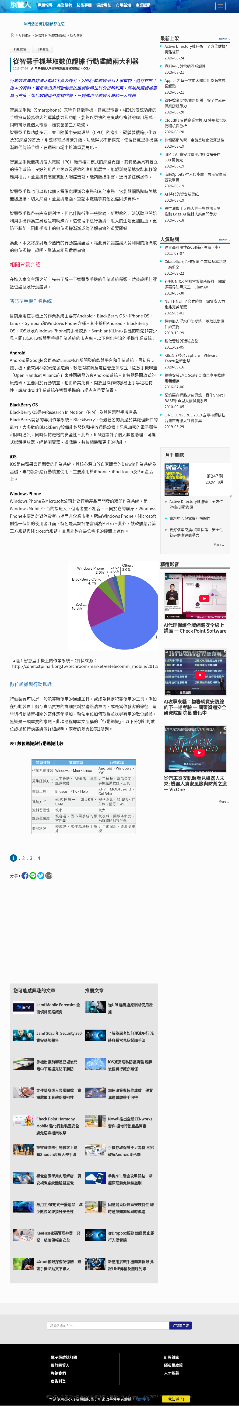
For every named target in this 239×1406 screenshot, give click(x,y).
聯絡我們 (56, 1373)
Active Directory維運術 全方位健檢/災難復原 (196, 504)
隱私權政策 (171, 1365)
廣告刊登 (56, 1381)
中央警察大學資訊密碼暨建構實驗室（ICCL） (63, 68)
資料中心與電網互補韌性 (190, 518)
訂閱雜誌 (169, 1357)
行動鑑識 (42, 49)
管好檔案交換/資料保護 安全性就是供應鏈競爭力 (196, 532)
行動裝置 (20, 49)
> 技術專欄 (75, 35)
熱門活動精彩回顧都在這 (44, 23)
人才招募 (169, 1373)
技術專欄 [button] (84, 5)
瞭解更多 (142, 1399)
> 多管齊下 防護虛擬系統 (49, 35)
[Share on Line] (32, 875)
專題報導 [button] (45, 5)
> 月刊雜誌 (23, 35)
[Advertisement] (84, 935)
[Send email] (48, 875)
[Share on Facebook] (24, 875)
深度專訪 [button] (103, 5)
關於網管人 (58, 1365)
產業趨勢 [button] (64, 5)
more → (224, 38)
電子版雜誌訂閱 (62, 1357)
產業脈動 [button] (143, 5)
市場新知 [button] (123, 5)
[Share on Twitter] (40, 875)
